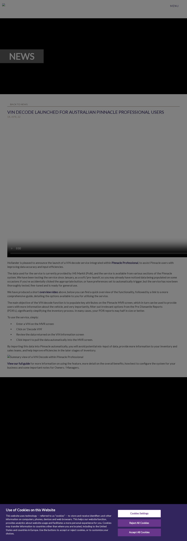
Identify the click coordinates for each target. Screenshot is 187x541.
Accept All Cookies (139, 532)
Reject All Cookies (139, 522)
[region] (93, 522)
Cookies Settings (139, 513)
